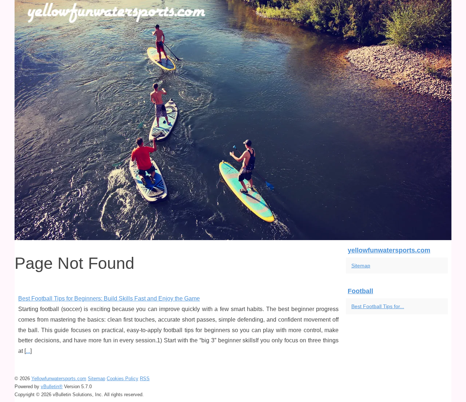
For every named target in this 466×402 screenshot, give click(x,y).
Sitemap (360, 265)
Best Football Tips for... (377, 306)
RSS (145, 378)
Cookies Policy (122, 378)
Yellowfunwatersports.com (58, 378)
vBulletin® (52, 386)
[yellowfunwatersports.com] (233, 120)
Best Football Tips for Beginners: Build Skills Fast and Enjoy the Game (109, 298)
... (28, 351)
